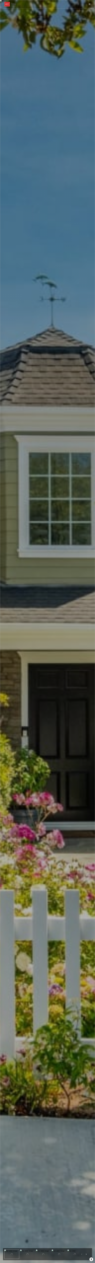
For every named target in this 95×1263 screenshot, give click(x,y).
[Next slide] (86, 1254)
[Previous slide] (81, 1254)
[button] (11, 1254)
